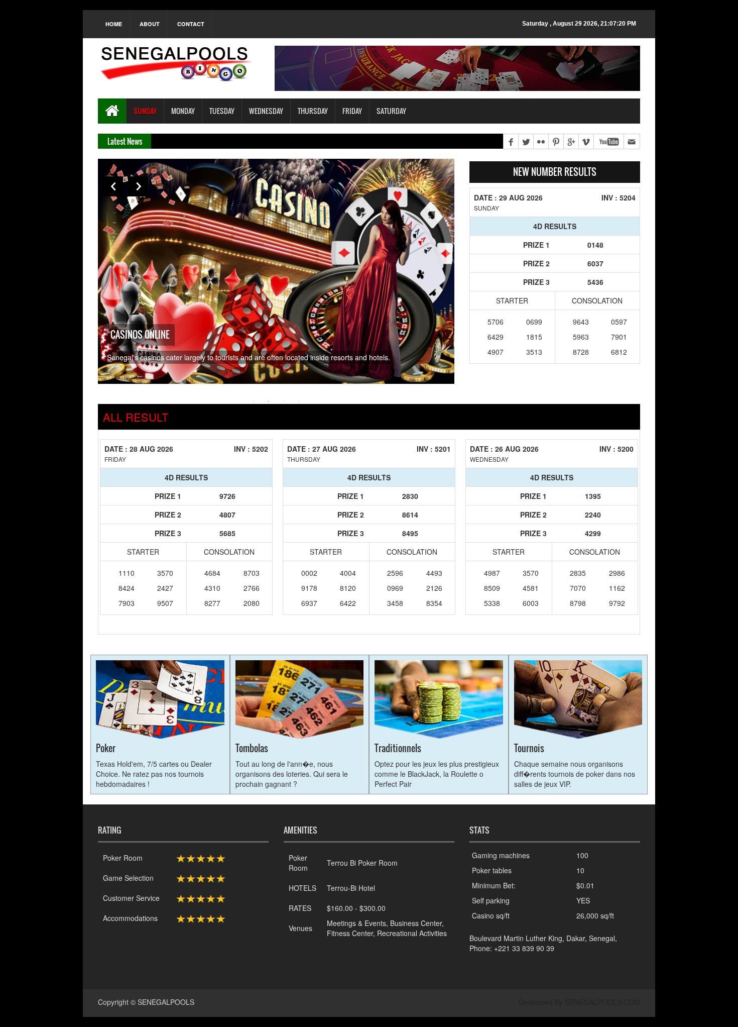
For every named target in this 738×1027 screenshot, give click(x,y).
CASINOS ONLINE (140, 334)
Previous (113, 186)
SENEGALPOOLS (166, 1002)
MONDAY (183, 111)
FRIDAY (352, 111)
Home (113, 24)
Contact (190, 24)
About (150, 24)
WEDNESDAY (266, 111)
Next (138, 186)
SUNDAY (145, 111)
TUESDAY (221, 111)
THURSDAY (313, 111)
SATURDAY (391, 111)
